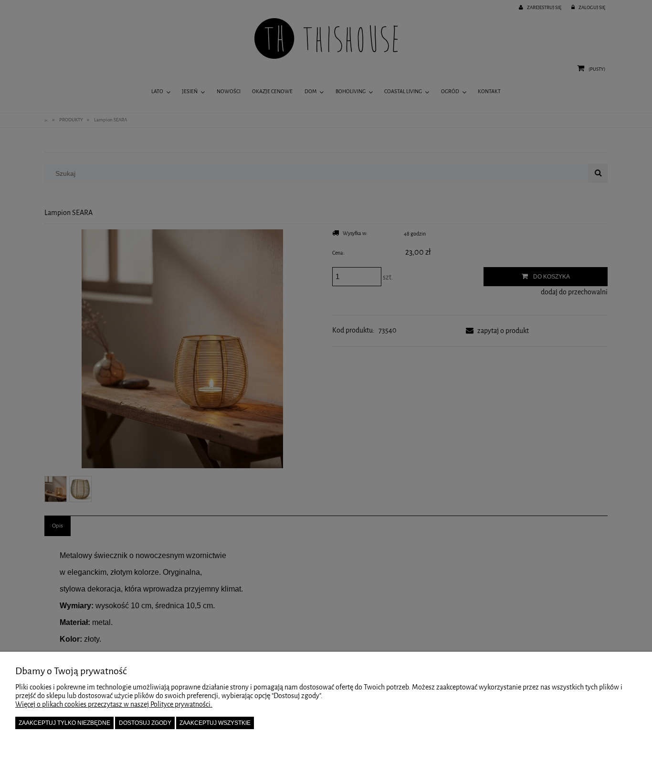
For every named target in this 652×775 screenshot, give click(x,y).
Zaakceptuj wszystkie (215, 723)
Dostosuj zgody (145, 723)
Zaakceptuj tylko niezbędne (64, 723)
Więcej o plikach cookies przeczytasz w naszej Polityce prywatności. (113, 704)
